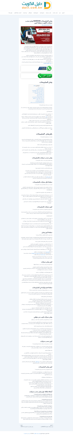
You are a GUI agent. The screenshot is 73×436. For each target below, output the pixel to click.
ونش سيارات (48, 177)
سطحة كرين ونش (40, 94)
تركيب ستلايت (55, 13)
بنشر (60, 13)
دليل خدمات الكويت (37, 433)
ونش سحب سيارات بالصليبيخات (38, 90)
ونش (46, 117)
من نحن (28, 433)
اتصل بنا (25, 433)
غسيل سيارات (43, 254)
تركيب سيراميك (48, 13)
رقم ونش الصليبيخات (40, 89)
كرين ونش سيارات (40, 96)
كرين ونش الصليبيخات (39, 101)
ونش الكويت (37, 362)
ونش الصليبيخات (41, 88)
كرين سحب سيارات (40, 99)
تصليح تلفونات (35, 13)
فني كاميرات (25, 13)
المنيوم (63, 13)
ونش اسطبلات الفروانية (47, 63)
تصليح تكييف (42, 13)
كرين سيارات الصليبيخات (39, 93)
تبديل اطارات (34, 253)
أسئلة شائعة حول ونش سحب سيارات (37, 102)
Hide (34, 85)
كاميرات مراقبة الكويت (17, 13)
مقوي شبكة (10, 13)
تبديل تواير (38, 253)
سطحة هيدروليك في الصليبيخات (38, 97)
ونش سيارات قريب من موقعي (38, 98)
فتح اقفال (30, 13)
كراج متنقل (48, 252)
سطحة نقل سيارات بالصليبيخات (38, 92)
